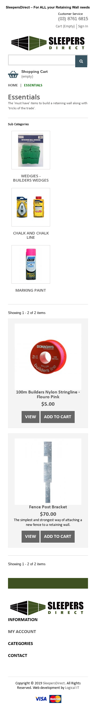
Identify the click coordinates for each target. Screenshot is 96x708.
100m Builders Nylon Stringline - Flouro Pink (48, 395)
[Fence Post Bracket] (48, 471)
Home (13, 85)
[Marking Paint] (30, 264)
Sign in (83, 26)
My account (22, 631)
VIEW (30, 417)
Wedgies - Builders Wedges (31, 178)
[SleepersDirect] (48, 40)
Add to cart (57, 417)
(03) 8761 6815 (73, 18)
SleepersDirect (54, 683)
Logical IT (72, 688)
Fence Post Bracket (48, 507)
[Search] (81, 61)
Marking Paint (30, 290)
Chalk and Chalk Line (31, 235)
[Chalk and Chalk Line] (30, 207)
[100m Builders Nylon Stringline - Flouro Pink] (48, 357)
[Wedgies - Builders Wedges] (30, 150)
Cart (65, 26)
